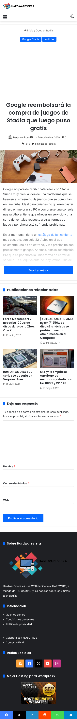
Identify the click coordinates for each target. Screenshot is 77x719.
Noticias (49, 39)
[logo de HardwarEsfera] (19, 6)
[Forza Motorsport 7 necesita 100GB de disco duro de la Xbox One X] (20, 305)
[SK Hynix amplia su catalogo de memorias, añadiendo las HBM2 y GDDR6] (57, 358)
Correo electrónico (16, 483)
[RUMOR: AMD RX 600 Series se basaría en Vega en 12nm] (20, 358)
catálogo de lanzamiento (55, 235)
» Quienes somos (14, 614)
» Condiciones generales (18, 619)
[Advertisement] (38, 72)
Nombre (9, 466)
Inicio (30, 30)
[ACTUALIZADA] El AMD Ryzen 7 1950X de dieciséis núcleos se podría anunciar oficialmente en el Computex (56, 328)
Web (6, 500)
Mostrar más (38, 270)
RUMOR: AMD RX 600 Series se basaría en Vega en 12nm (17, 375)
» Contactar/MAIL (14, 642)
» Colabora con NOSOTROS (20, 637)
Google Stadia (44, 30)
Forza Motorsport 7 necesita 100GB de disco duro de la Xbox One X (19, 324)
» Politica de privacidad (17, 624)
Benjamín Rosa (21, 137)
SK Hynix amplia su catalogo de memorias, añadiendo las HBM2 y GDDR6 (56, 377)
